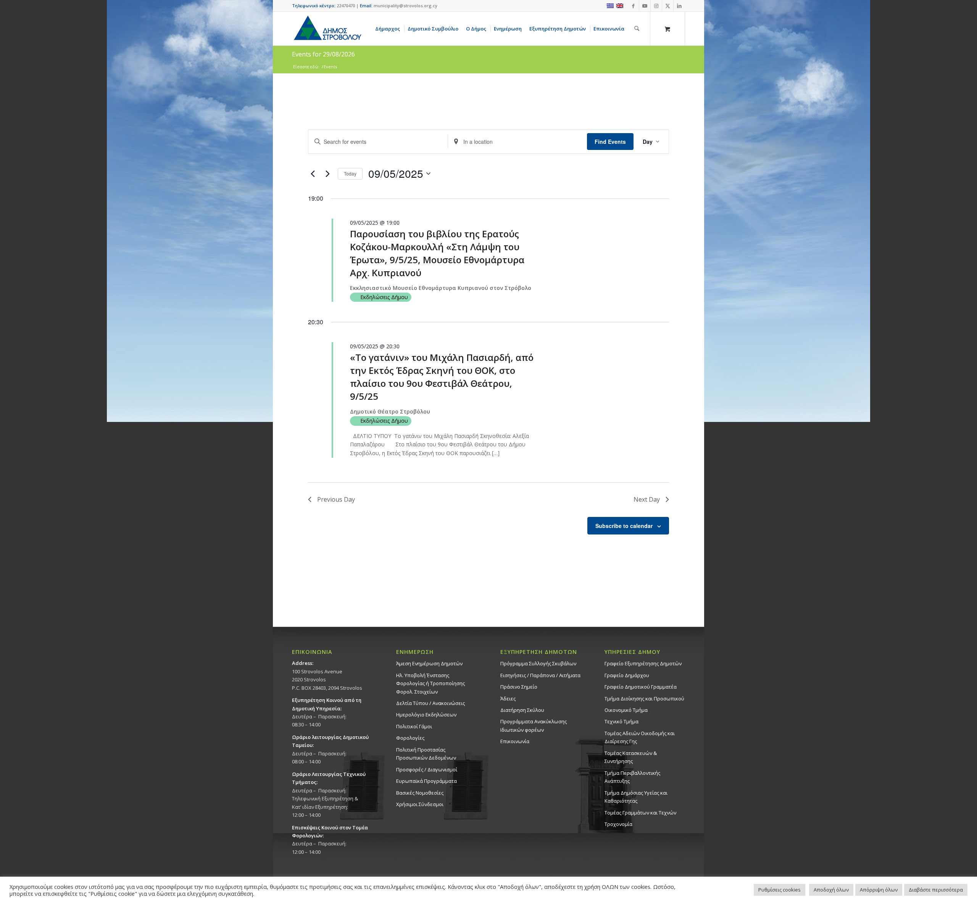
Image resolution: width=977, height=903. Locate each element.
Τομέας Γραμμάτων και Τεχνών (640, 812)
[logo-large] (327, 28)
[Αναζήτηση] (636, 28)
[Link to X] (667, 5)
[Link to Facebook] (633, 5)
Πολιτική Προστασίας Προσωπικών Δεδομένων (426, 753)
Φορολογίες (410, 737)
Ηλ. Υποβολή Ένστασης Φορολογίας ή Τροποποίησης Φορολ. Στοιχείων (430, 683)
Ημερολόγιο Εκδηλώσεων (426, 714)
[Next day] (327, 173)
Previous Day (336, 499)
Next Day (647, 499)
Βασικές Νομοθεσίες (419, 792)
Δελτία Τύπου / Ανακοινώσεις (430, 703)
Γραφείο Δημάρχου (627, 675)
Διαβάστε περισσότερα (936, 889)
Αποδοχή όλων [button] (831, 889)
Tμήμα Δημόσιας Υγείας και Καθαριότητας (636, 796)
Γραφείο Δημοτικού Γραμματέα (641, 686)
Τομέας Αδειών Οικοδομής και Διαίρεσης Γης (640, 737)
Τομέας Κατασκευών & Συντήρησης (631, 757)
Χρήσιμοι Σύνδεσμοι (419, 804)
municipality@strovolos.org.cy (405, 5)
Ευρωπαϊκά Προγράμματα (426, 780)
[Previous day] (312, 173)
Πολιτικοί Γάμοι (414, 726)
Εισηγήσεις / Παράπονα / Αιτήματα (540, 675)
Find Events (610, 141)
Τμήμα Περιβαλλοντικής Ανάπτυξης (632, 776)
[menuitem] (389, 28)
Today (350, 173)
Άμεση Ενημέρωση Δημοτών (429, 663)
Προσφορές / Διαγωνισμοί (426, 769)
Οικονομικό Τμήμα (626, 710)
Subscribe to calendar (624, 526)
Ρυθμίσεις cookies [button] (779, 889)
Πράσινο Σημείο (518, 686)
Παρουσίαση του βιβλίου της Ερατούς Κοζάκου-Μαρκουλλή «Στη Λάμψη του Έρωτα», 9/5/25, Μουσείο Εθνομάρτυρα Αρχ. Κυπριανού (437, 253)
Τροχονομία (618, 824)
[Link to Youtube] (644, 5)
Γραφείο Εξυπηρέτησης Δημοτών (643, 663)
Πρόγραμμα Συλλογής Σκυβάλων (538, 663)
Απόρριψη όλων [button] (879, 889)
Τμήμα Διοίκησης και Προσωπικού (644, 698)
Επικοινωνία (514, 741)
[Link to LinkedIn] (679, 5)
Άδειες (508, 698)
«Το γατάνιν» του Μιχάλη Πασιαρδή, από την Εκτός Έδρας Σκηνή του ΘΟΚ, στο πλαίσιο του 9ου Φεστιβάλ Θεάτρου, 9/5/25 (442, 376)
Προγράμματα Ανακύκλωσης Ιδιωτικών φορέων (533, 725)
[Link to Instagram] (656, 5)
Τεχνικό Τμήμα (621, 721)
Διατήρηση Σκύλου (522, 710)
